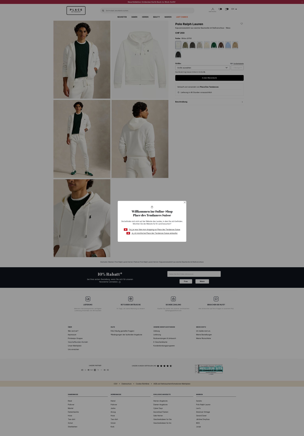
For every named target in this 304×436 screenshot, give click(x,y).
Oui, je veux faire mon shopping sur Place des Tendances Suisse (154, 229)
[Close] (185, 202)
